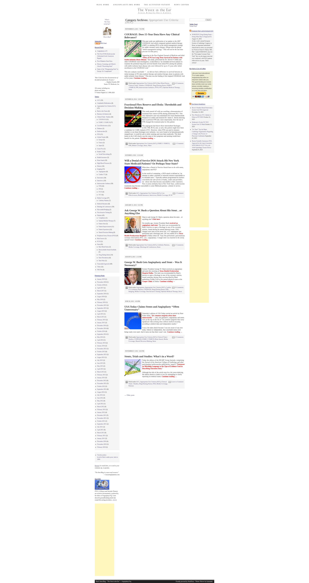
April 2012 (100, 404)
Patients (131, 386)
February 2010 (101, 447)
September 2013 (101, 354)
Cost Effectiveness (102, 125)
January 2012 (101, 412)
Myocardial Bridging (103, 209)
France (100, 142)
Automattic (209, 581)
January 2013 (101, 377)
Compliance (102, 218)
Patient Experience (104, 229)
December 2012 (101, 380)
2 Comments (179, 245)
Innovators (100, 178)
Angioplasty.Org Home (126, 5)
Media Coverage (137, 145)
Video (150, 145)
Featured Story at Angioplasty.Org (202, 31)
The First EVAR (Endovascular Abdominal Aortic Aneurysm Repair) (106, 56)
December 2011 (101, 415)
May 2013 (100, 366)
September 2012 (101, 389)
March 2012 (100, 406)
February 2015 (101, 320)
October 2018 (101, 285)
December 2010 (101, 441)
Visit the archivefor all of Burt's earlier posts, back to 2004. (107, 457)
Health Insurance (143, 195)
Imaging (131, 291)
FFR (137, 87)
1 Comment (179, 143)
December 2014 (101, 325)
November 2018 (101, 282)
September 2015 (101, 308)
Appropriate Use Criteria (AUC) (146, 83)
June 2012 (100, 398)
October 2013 (101, 351)
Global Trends (101, 137)
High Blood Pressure (103, 163)
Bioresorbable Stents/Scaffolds (107, 250)
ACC (138, 193)
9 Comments (179, 287)
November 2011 (101, 418)
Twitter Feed (193, 26)
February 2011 (101, 435)
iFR (100, 189)
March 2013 (100, 372)
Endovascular (101, 131)
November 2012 (101, 383)
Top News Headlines (198, 104)
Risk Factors (100, 238)
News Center (181, 5)
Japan (100, 145)
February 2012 (101, 409)
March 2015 (100, 317)
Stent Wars (102, 260)
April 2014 (100, 340)
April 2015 (100, 314)
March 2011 (100, 433)
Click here (156, 219)
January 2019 (101, 279)
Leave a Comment (177, 382)
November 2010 (101, 444)
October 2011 (101, 421)
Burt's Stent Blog (101, 581)
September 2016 (101, 294)
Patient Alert (102, 224)
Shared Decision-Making (144, 341)
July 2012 (100, 395)
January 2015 (101, 322)
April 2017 (100, 288)
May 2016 (100, 299)
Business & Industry (103, 114)
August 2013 (101, 357)
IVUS (156, 87)
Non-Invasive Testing (153, 291)
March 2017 (100, 291)
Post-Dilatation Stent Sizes (104, 61)
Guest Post (100, 149)
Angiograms (140, 287)
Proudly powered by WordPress (185, 581)
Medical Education (102, 204)
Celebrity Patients (163, 245)
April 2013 (100, 369)
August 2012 (101, 392)
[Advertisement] (104, 539)
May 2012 (100, 401)
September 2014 (101, 334)
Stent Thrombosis (104, 258)
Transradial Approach (103, 264)
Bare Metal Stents (163, 83)
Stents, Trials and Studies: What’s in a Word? (149, 356)
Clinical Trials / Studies (136, 85)
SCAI (170, 195)
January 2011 (101, 438)
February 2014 (101, 343)
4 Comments (179, 83)
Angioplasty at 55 (102, 51)
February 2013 (101, 375)
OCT (160, 87)
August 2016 (101, 296)
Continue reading (141, 78)
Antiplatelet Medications (104, 103)
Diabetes (99, 128)
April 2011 (100, 430)
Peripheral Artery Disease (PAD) (106, 235)
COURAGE (148, 85)
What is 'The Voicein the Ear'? (107, 22)
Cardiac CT (102, 174)
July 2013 (100, 360)
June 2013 (100, 363)
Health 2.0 (100, 152)
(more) (115, 500)
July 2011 (100, 427)
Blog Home (103, 5)
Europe (101, 140)
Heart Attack (159, 339)
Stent (130, 89)
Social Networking (104, 154)
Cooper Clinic (147, 281)
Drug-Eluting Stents (159, 85)
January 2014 (101, 346)
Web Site (99, 270)
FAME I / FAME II (163, 143)
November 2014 (101, 328)
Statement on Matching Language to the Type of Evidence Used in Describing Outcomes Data (163, 366)
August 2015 (101, 311)
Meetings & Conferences (148, 247)
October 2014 (101, 331)
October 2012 (101, 386)
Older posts (129, 395)
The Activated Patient (157, 5)
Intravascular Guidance (146, 87)
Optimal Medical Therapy (171, 87)
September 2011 (101, 424)
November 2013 (101, 349)
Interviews (153, 195)
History (99, 166)
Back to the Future (102, 111)
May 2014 (100, 337)
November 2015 (101, 305)
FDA (154, 384)
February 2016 (101, 302)
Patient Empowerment (105, 226)
